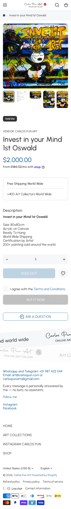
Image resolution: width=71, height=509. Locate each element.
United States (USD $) (17, 468)
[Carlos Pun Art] (35, 5)
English (45, 468)
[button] (66, 5)
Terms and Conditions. (50, 289)
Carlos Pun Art (26, 131)
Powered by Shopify (44, 475)
